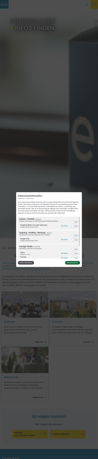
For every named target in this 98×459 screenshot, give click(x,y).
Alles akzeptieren (72, 263)
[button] (73, 222)
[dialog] (49, 229)
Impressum (21, 198)
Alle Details (64, 226)
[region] (49, 237)
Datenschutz (30, 198)
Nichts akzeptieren (26, 263)
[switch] (75, 221)
